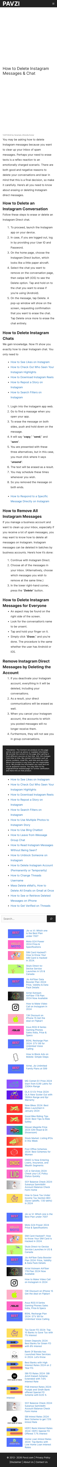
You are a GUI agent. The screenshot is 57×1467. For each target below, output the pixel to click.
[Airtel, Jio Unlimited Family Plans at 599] (16, 1069)
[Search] (51, 918)
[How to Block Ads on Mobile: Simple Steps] (16, 1058)
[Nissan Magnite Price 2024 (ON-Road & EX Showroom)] (15, 1130)
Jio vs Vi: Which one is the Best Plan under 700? (36, 933)
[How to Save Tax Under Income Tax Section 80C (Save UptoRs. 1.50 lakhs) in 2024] (15, 1198)
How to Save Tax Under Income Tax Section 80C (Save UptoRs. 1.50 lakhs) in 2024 (38, 1199)
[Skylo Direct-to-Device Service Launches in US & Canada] (16, 969)
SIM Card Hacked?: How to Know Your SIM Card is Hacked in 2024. (36, 956)
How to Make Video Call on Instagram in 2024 (36, 1006)
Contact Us (42, 1462)
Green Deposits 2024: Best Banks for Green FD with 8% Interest (38, 1343)
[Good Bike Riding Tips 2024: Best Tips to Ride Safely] (15, 1120)
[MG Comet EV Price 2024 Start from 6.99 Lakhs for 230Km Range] (15, 1084)
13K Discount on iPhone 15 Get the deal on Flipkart (35, 1018)
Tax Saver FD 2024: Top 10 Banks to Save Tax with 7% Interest (39, 1333)
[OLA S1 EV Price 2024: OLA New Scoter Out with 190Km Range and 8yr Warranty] (15, 1095)
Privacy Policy (43, 1457)
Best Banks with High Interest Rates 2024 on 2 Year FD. (38, 1365)
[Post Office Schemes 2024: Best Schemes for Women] (15, 1152)
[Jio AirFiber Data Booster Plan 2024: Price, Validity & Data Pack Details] (16, 983)
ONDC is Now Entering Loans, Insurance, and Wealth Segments (37, 1163)
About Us (28, 1462)
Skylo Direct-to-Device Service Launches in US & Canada (35, 969)
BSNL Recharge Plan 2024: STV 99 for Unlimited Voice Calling (37, 1044)
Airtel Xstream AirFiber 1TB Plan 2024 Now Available (37, 996)
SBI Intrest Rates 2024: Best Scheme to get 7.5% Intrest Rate (38, 1419)
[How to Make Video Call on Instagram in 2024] (16, 1007)
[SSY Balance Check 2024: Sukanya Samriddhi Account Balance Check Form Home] (15, 1185)
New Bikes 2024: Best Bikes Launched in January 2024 (36, 1108)
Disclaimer (16, 1462)
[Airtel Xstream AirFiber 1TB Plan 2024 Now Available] (16, 996)
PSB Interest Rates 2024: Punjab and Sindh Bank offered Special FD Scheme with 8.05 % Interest (29, 1392)
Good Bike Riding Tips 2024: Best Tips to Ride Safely (37, 1119)
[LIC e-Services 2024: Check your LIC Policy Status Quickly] (15, 1174)
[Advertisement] (28, 35)
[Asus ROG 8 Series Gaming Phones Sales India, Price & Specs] (16, 1030)
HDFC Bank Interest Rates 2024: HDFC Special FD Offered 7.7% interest (38, 1431)
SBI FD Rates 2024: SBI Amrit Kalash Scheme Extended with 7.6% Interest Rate (37, 1377)
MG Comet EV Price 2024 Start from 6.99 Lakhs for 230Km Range (38, 1084)
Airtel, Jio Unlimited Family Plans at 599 (36, 1067)
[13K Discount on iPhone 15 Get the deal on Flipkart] (16, 1019)
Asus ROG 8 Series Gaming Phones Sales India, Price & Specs (36, 1031)
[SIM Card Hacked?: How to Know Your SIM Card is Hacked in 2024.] (16, 956)
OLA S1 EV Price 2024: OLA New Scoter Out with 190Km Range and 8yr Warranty (38, 1095)
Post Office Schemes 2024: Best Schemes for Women (38, 1152)
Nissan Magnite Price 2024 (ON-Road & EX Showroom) (36, 1130)
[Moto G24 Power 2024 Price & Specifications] (16, 945)
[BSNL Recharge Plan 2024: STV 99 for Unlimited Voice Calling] (16, 1044)
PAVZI (11, 3)
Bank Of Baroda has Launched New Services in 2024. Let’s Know (38, 1354)
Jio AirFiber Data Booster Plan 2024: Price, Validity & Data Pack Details (37, 983)
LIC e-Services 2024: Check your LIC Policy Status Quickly (36, 1174)
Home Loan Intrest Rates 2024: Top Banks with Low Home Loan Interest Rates (38, 1443)
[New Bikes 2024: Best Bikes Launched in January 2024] (15, 1109)
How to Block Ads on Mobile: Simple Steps (37, 1055)
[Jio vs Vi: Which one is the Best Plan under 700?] (16, 934)
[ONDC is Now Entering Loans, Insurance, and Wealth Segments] (15, 1163)
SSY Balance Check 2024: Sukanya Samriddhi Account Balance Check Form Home (38, 1185)
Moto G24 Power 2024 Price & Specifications (35, 944)
